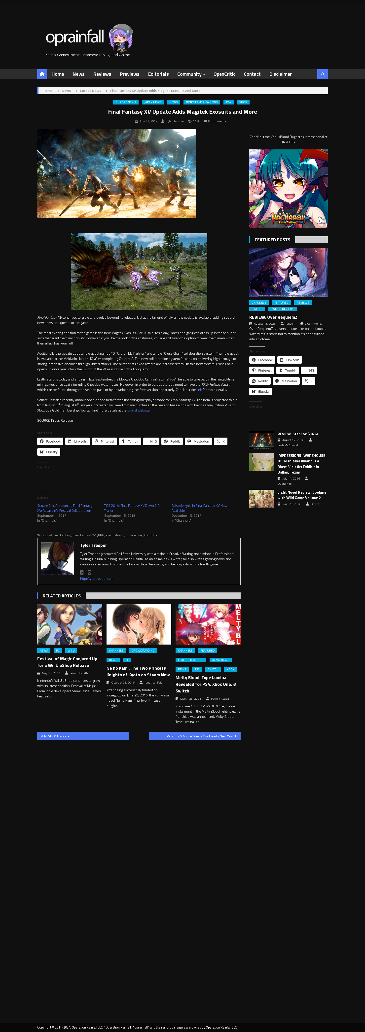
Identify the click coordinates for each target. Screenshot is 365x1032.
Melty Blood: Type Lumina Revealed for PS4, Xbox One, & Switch (206, 684)
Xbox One (150, 535)
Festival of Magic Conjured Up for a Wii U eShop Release (67, 662)
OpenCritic (224, 74)
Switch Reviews (282, 309)
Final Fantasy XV (84, 535)
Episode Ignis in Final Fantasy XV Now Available (199, 508)
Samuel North (79, 673)
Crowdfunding (143, 650)
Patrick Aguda (220, 698)
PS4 (228, 102)
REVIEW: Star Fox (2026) (298, 434)
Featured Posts (272, 239)
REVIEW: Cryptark (57, 736)
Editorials (158, 74)
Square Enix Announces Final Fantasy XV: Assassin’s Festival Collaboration (64, 508)
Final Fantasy (62, 535)
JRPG (100, 535)
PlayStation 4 (115, 535)
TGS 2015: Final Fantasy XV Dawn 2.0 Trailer (131, 508)
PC (58, 650)
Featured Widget (191, 660)
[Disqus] (139, 807)
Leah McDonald (288, 445)
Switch (213, 669)
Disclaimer (280, 74)
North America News (202, 102)
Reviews (102, 74)
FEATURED (208, 650)
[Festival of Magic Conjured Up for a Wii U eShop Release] (69, 624)
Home (57, 74)
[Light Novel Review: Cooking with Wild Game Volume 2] (261, 499)
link (199, 389)
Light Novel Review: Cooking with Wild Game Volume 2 (302, 495)
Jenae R (290, 323)
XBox (243, 102)
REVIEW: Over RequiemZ (273, 317)
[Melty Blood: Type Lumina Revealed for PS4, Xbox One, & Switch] (208, 624)
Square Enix (134, 535)
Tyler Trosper (175, 121)
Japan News (152, 102)
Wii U (71, 650)
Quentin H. (285, 484)
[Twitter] (89, 572)
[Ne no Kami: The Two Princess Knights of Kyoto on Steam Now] (139, 624)
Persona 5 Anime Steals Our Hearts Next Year (200, 736)
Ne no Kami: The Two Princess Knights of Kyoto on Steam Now (138, 671)
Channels (116, 650)
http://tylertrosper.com (96, 578)
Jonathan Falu (154, 682)
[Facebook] (82, 572)
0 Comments (217, 121)
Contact (252, 74)
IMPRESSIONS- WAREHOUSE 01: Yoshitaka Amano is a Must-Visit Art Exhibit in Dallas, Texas (301, 464)
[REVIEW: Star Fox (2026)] (261, 440)
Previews (130, 74)
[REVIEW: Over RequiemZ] (288, 272)
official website (138, 410)
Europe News (126, 102)
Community (189, 74)
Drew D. (316, 504)
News (79, 74)
